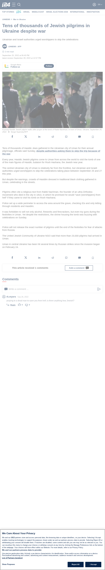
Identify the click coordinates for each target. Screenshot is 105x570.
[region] (52, 549)
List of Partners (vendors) (12, 558)
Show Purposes (8, 564)
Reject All (75, 564)
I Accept (93, 564)
